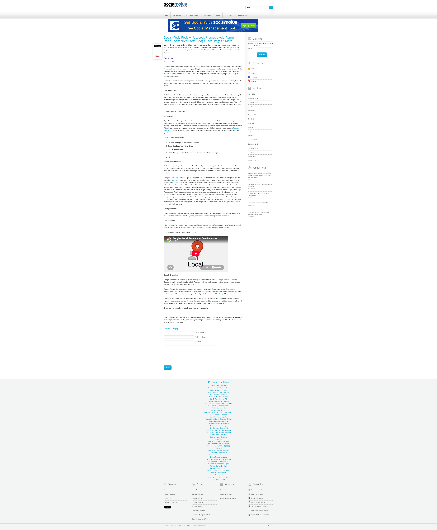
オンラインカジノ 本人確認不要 (218, 446)
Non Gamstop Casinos (218, 415)
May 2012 (251, 127)
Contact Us (223, 490)
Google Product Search (226, 280)
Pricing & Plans (192, 15)
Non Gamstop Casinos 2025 (218, 392)
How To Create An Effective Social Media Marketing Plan (258, 213)
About (166, 490)
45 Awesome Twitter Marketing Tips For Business (260, 185)
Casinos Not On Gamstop (218, 397)
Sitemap (270, 526)
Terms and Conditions (170, 502)
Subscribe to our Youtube (259, 506)
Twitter (253, 73)
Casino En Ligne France (218, 452)
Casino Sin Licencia (218, 408)
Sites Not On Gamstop (218, 435)
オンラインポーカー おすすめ (218, 477)
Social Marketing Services (228, 498)
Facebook (254, 77)
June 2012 (251, 123)
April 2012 (251, 131)
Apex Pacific (187, 525)
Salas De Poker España (218, 417)
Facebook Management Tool (201, 515)
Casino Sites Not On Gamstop (218, 401)
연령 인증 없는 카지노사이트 (218, 450)
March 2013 (251, 94)
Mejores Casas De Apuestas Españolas (218, 412)
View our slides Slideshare (259, 511)
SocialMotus (178, 525)
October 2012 (252, 106)
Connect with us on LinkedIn (260, 515)
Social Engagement (198, 502)
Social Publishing (197, 498)
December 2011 (253, 144)
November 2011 (253, 148)
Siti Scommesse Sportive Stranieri (218, 459)
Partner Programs (169, 494)
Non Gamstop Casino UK (219, 394)
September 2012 (253, 111)
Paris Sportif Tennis (218, 479)
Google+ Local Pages (171, 178)
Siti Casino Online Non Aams (218, 444)
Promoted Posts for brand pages (175, 69)
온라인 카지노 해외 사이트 (218, 461)
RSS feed (254, 69)
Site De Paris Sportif (218, 473)
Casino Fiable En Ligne (218, 468)
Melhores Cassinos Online (218, 421)
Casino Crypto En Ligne (218, 437)
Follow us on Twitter (257, 494)
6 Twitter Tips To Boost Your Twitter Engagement (258, 195)
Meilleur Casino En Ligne (218, 426)
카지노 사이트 (218, 448)
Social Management (198, 490)
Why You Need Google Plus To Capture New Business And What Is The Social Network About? (260, 176)
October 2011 (252, 152)
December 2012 (253, 98)
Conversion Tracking (198, 511)
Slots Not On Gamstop (218, 385)
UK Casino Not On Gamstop (218, 388)
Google (186, 47)
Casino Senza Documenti (218, 455)
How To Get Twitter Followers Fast (258, 203)
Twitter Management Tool (200, 519)
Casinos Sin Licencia (218, 410)
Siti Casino (218, 439)
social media (226, 45)
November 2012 (253, 102)
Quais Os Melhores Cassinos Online (219, 419)
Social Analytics (197, 506)
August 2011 (252, 161)
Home (166, 15)
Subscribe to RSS (256, 490)
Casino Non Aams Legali (218, 457)
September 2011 (253, 156)
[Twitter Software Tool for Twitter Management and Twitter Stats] (232, 485)
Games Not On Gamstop (218, 390)
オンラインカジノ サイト (218, 399)
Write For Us (242, 15)
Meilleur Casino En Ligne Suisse (218, 470)
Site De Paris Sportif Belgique (218, 441)
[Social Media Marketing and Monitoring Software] (175, 4)
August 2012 (252, 115)
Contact (228, 15)
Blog (218, 15)
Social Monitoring (197, 494)
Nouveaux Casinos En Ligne (218, 464)
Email (250, 48)
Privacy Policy (168, 498)
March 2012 (251, 136)
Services (207, 15)
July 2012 (251, 119)
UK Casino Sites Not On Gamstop (218, 430)
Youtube (253, 81)
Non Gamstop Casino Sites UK (218, 406)
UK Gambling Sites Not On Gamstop (218, 403)
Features (177, 15)
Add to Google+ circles (258, 502)
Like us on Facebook (257, 498)
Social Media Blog (226, 494)
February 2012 (252, 140)
